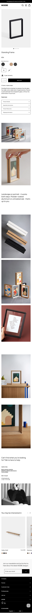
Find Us (3, 583)
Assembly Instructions (8, 105)
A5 (3, 70)
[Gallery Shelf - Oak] (2, 553)
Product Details (6, 101)
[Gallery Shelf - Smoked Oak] (6, 553)
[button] (30, 513)
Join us (3, 595)
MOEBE (3, 599)
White (7, 64)
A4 (9, 70)
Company (3, 578)
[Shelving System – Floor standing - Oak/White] (29, 553)
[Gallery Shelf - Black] (4, 553)
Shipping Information (7, 112)
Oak (11, 64)
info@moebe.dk (5, 478)
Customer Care (5, 587)
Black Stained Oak (15, 64)
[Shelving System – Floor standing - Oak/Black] (27, 553)
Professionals (4, 591)
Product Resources (7, 108)
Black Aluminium (3, 64)
